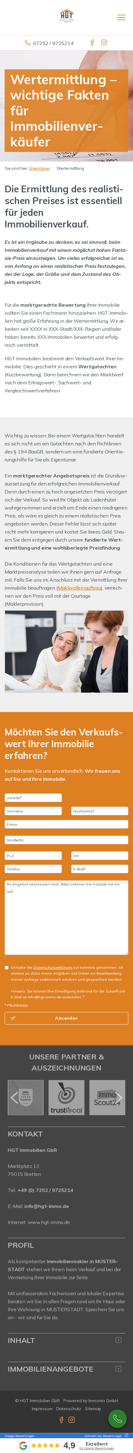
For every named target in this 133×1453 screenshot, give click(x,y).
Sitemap (93, 1408)
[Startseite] (66, 17)
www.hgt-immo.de (49, 1222)
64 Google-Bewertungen (96, 1448)
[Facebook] (92, 43)
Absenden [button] (66, 1018)
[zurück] (15, 1097)
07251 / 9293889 (117, 1419)
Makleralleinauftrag (79, 588)
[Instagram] (104, 43)
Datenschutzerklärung (52, 967)
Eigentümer (39, 168)
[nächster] (118, 1097)
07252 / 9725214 (53, 43)
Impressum (42, 1408)
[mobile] (121, 17)
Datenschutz (69, 1408)
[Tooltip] (125, 1436)
